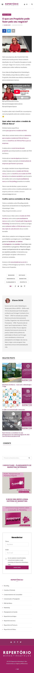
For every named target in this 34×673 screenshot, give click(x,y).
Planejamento (11, 282)
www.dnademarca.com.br (19, 262)
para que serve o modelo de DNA (16, 130)
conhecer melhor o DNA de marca (15, 226)
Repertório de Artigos (10, 616)
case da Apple (15, 158)
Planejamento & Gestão (10, 612)
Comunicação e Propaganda (12, 599)
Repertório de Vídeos (10, 629)
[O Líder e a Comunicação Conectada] (17, 397)
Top (17, 669)
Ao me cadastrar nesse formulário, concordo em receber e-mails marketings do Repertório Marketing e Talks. (18, 561)
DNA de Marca (7, 14)
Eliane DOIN (7, 25)
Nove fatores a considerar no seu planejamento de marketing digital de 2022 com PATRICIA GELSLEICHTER (15, 434)
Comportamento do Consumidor (13, 594)
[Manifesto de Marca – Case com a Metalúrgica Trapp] (17, 372)
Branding (11, 275)
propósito (23, 282)
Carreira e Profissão (9, 590)
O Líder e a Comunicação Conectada (13, 409)
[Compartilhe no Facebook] (4, 31)
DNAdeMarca (11, 278)
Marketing (23, 278)
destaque (22, 275)
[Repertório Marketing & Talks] (12, 4)
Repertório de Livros (9, 620)
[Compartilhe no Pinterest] (24, 286)
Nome (7, 541)
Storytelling (13, 181)
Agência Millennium (21, 663)
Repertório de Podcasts (10, 625)
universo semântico (17, 176)
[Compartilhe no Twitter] (9, 31)
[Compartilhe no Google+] (21, 286)
